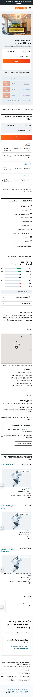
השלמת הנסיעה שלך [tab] (23, 633)
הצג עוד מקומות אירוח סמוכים (7, 465)
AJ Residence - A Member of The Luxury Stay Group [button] (17, 574)
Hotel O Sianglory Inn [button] (25, 533)
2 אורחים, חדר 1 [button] (24, 56)
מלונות (17, 689)
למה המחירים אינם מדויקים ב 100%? (19, 680)
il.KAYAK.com (24, 689)
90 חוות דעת (15, 43)
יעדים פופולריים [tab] (9, 633)
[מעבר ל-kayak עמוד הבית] (21, 8)
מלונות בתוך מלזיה (23, 691)
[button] (2, 3)
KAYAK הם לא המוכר (24, 673)
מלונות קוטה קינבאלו (22, 692)
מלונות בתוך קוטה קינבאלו (21, 649)
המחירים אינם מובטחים (22, 668)
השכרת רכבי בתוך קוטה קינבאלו (19, 646)
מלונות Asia (10, 689)
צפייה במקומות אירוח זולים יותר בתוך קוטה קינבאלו (7, 507)
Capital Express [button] (26, 490)
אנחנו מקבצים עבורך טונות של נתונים (18, 677)
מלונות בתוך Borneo (12, 691)
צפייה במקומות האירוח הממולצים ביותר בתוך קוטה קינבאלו (7, 549)
